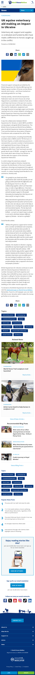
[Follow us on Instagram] (20, 600)
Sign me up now (17, 571)
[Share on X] (11, 54)
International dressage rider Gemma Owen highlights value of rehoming (17, 530)
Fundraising (5, 15)
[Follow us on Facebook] (5, 600)
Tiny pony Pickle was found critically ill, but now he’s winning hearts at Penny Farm (18, 518)
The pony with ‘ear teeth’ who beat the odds (17, 503)
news (4, 6)
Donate (26, 673)
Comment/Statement (9, 319)
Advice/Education (8, 315)
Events (21, 319)
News (4, 10)
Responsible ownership (19, 330)
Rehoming (29, 327)
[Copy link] (23, 54)
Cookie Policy (18, 666)
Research (5, 330)
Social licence (7, 334)
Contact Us (17, 620)
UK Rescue (18, 334)
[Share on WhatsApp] (19, 54)
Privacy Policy (9, 666)
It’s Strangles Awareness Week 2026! (15, 523)
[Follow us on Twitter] (10, 600)
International (7, 327)
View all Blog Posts (17, 465)
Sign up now (17, 585)
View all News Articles (17, 419)
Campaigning (21, 315)
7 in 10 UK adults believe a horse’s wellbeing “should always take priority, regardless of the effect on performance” (18, 510)
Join (9, 673)
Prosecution (18, 327)
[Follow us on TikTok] (25, 600)
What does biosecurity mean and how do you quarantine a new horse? (23, 447)
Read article (26, 375)
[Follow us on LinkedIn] (30, 600)
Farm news (6, 323)
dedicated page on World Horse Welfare (19, 290)
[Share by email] (27, 54)
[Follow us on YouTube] (15, 600)
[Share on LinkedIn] (15, 54)
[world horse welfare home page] (17, 2)
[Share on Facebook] (7, 54)
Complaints (26, 666)
